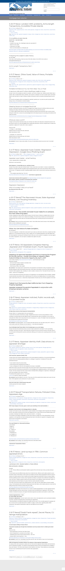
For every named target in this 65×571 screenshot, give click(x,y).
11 (33, 556)
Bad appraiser (20, 252)
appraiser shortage (25, 347)
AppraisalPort (43, 351)
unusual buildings (13, 403)
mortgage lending (51, 84)
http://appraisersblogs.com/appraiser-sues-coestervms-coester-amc (23, 181)
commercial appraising (30, 402)
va (51, 249)
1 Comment (13, 83)
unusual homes (52, 29)
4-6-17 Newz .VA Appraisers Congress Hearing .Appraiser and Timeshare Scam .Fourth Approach (31, 246)
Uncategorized (48, 249)
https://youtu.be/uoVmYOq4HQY (26, 259)
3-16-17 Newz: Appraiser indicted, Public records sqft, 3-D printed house (32, 298)
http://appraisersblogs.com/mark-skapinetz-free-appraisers (39, 178)
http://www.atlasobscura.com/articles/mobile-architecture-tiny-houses (23, 102)
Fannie (26, 29)
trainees (25, 348)
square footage (12, 309)
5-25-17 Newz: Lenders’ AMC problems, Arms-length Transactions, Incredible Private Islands (31, 25)
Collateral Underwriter (18, 518)
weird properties (18, 209)
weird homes (21, 204)
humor (42, 80)
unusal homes (52, 34)
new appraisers (21, 348)
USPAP (10, 31)
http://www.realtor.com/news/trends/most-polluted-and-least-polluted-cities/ (24, 438)
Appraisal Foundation (21, 522)
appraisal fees (29, 84)
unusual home (46, 29)
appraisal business (20, 29)
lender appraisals (31, 29)
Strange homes (30, 81)
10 (30, 556)
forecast (31, 347)
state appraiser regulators (14, 204)
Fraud (34, 347)
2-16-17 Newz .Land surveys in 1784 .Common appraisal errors (28, 453)
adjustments (11, 29)
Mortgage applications (13, 81)
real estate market (47, 203)
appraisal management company (25, 34)
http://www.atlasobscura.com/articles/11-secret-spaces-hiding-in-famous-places (25, 537)
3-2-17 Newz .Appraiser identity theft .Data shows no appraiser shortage (31, 343)
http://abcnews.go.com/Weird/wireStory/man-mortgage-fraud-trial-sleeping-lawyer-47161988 (28, 116)
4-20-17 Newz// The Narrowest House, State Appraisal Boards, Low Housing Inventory (32, 198)
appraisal (25, 249)
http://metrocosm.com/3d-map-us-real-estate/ (18, 321)
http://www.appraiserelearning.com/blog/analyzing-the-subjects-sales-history (24, 62)
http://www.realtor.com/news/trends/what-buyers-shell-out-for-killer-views (24, 139)
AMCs (15, 29)
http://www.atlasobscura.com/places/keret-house (19, 224)
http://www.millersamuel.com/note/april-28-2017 (19, 174)
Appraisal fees (20, 80)
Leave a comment (14, 32)
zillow (13, 31)
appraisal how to (17, 155)
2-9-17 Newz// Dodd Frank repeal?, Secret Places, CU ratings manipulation (31, 513)
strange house (46, 34)
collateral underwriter (36, 522)
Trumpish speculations (17, 399)
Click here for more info (14, 420)
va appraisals (28, 252)
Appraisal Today (20, 7)
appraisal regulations (38, 207)
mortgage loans (51, 307)
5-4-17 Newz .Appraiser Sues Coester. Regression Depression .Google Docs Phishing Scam (30, 151)
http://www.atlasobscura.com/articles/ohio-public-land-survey (21, 487)
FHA (25, 252)
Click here (45, 3)
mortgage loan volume (39, 29)
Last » (40, 556)
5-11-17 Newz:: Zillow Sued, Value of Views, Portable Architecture (31, 75)
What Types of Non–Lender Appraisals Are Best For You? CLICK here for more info (32, 1)
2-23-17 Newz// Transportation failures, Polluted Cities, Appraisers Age (32, 393)
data (36, 80)
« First (17, 556)
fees (17, 203)
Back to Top (54, 146)
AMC (17, 34)
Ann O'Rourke (13, 28)
